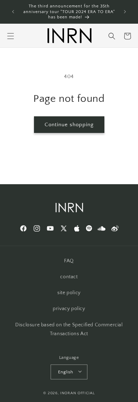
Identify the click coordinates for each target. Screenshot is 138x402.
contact (68, 277)
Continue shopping (69, 125)
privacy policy (69, 308)
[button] (10, 36)
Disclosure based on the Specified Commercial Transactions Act (68, 329)
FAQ (69, 261)
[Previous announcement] (13, 11)
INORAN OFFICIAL (77, 393)
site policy (69, 293)
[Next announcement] (125, 11)
